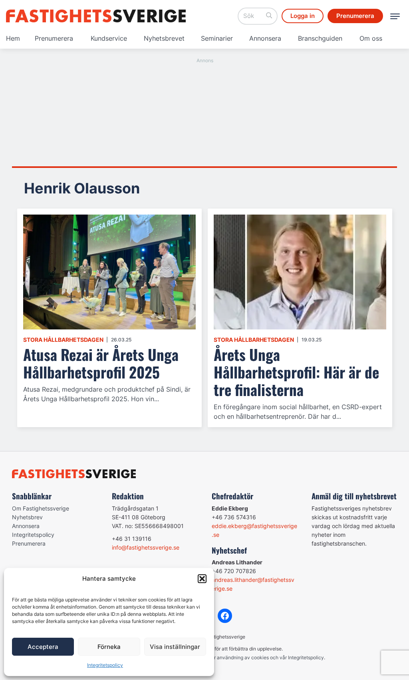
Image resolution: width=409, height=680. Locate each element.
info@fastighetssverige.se (145, 547)
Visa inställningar (175, 646)
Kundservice (109, 38)
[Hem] (96, 16)
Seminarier (217, 38)
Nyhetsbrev (27, 517)
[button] (202, 579)
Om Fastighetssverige (40, 508)
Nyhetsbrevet (164, 38)
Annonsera (265, 38)
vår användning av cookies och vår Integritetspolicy (266, 657)
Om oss (370, 38)
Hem (13, 38)
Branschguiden (320, 38)
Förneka (109, 646)
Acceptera (43, 646)
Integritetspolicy (105, 665)
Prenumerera (54, 38)
